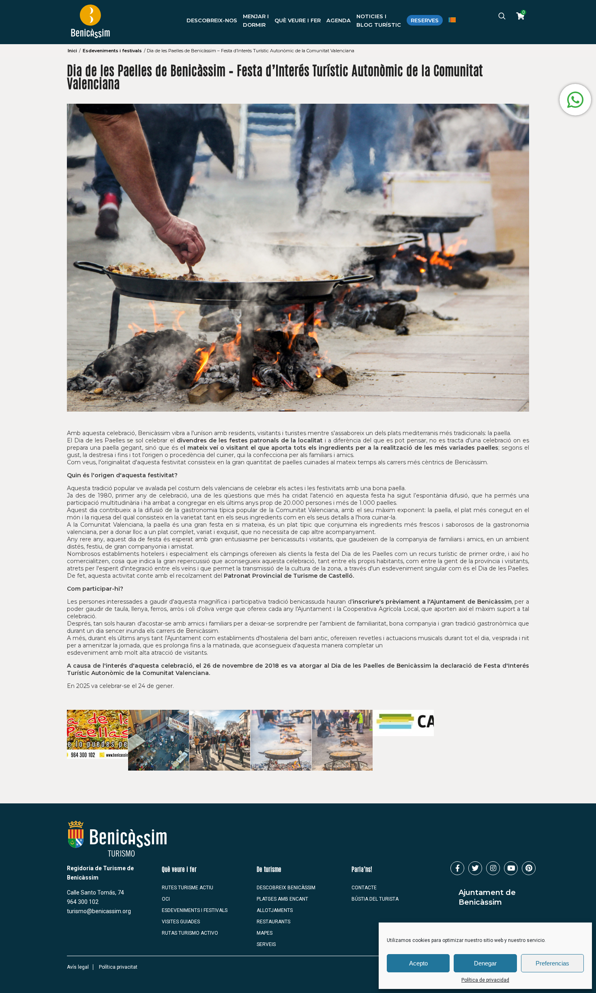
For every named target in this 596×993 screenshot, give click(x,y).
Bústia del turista (375, 899)
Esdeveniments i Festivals (194, 910)
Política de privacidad (485, 980)
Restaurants (273, 922)
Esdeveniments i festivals (112, 50)
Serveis (266, 944)
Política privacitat (118, 967)
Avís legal (78, 967)
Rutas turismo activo (190, 933)
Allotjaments (275, 910)
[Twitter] (475, 868)
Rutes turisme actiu (187, 887)
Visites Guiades (181, 922)
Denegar (485, 963)
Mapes (264, 933)
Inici (72, 50)
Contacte (364, 887)
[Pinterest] (528, 868)
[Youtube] (510, 868)
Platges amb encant (282, 899)
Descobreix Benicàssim (286, 887)
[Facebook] (457, 868)
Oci (166, 899)
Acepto (418, 963)
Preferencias (552, 963)
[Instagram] (493, 868)
